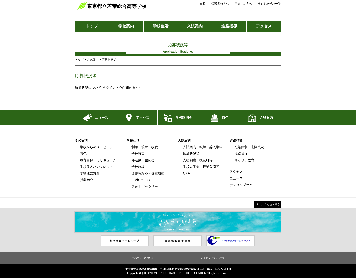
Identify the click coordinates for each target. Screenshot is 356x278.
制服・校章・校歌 (144, 147)
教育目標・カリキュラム (98, 160)
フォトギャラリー (144, 186)
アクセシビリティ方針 (213, 258)
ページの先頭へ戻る (268, 204)
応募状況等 (191, 153)
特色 (83, 153)
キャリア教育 (244, 160)
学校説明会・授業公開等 (201, 167)
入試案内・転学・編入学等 (202, 147)
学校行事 (138, 153)
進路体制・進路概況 (249, 147)
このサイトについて (143, 258)
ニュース (236, 178)
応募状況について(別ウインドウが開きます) (107, 87)
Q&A (186, 173)
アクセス (264, 26)
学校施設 (138, 167)
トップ (92, 26)
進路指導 (229, 26)
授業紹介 (86, 180)
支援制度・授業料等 (198, 160)
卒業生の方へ (243, 3)
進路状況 (241, 153)
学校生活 (161, 26)
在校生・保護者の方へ (214, 3)
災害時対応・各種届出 (147, 173)
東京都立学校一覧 (269, 3)
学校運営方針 (90, 173)
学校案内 (126, 26)
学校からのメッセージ (96, 147)
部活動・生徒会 (143, 160)
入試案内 (195, 26)
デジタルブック (241, 185)
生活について (141, 180)
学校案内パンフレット (96, 167)
